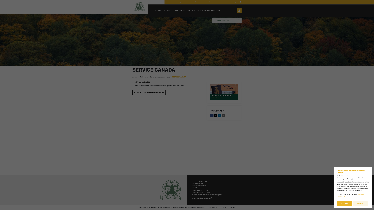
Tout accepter (344, 203)
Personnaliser (360, 203)
